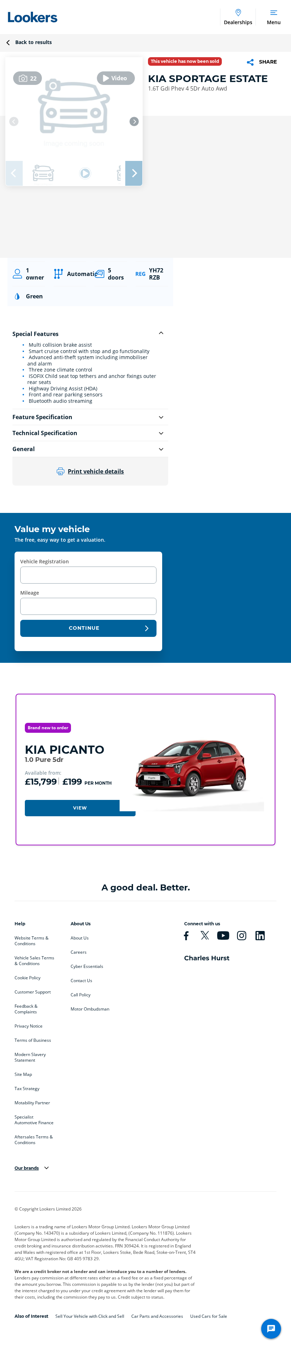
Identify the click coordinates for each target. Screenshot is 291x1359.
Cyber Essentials (87, 966)
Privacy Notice (29, 1026)
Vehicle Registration (44, 561)
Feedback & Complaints (26, 1009)
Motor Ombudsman (90, 1009)
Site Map (23, 1074)
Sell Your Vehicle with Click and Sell (89, 1316)
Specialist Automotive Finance (34, 1120)
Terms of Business (33, 1040)
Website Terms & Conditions (32, 941)
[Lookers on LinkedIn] (263, 935)
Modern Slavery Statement (30, 1057)
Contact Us (81, 981)
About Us (80, 938)
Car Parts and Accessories (157, 1316)
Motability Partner (32, 1103)
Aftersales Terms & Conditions (34, 1140)
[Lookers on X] (207, 935)
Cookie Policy (27, 978)
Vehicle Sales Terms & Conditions (34, 961)
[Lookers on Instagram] (244, 935)
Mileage (29, 592)
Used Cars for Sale (208, 1316)
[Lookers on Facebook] (189, 935)
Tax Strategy (27, 1089)
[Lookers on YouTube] (226, 935)
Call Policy (80, 995)
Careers (79, 952)
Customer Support (33, 992)
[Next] (134, 121)
